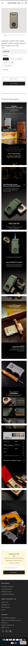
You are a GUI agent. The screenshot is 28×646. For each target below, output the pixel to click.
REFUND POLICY (6, 589)
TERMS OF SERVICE (7, 594)
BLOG (3, 610)
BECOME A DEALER (7, 586)
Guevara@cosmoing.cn (8, 618)
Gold (12, 59)
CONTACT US (5, 604)
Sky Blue (19, 59)
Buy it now (14, 83)
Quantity (5, 69)
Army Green (7, 65)
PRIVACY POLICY (6, 591)
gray (5, 62)
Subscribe (13, 572)
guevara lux (14, 3)
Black (11, 62)
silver (5, 59)
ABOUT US (4, 602)
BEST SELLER (5, 607)
